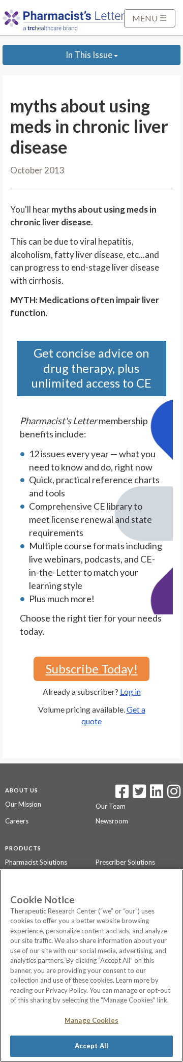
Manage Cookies (91, 1020)
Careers (16, 821)
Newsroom (112, 821)
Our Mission (23, 804)
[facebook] (122, 794)
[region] (91, 965)
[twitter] (138, 794)
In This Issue (90, 54)
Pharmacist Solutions (36, 862)
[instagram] (173, 794)
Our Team (111, 806)
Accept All (91, 1046)
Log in (130, 691)
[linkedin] (156, 794)
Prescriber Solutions (125, 862)
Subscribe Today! (92, 668)
